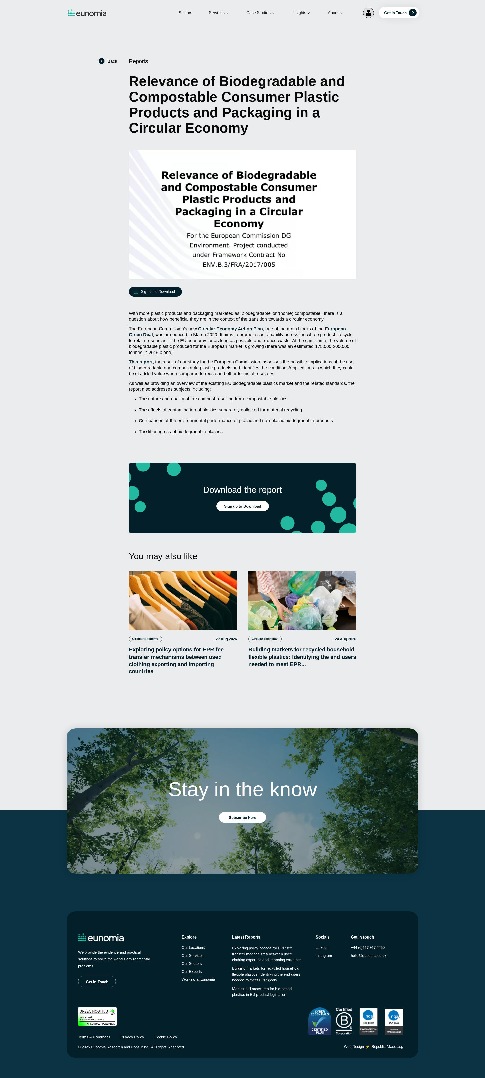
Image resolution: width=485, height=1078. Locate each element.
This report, (141, 361)
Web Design (354, 1046)
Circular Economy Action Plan (230, 328)
